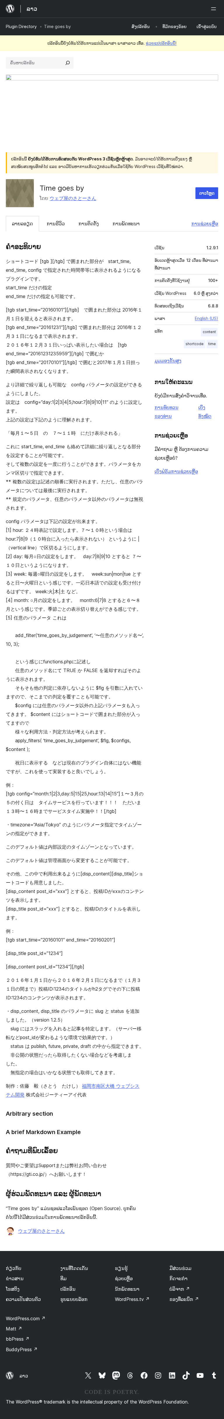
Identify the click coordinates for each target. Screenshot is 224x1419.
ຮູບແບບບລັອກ (74, 1299)
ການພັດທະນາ (126, 223)
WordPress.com (26, 1318)
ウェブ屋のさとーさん (73, 198)
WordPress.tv (132, 1299)
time (212, 344)
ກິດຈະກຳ (178, 1278)
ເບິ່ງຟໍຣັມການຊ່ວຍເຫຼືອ (176, 471)
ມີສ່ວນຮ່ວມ (180, 1268)
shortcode (195, 344)
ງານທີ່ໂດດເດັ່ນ (74, 1268)
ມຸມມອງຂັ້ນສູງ (168, 361)
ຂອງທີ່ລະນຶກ (184, 1299)
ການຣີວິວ (56, 223)
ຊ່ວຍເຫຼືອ (124, 1278)
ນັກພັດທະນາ (127, 1289)
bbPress (17, 1339)
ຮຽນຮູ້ (121, 1268)
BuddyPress (22, 1349)
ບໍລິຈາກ (179, 1289)
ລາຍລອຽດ (22, 223)
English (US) (206, 318)
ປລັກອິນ (68, 1289)
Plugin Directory (21, 26)
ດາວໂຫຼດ (206, 193)
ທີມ (63, 1278)
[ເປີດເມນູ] (214, 9)
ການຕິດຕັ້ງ (88, 223)
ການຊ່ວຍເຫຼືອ (204, 223)
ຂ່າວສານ (15, 1278)
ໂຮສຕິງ (13, 1289)
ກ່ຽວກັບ (13, 1268)
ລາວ (24, 1376)
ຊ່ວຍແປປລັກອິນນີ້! (161, 43)
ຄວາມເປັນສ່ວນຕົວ (23, 1299)
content (209, 332)
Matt (14, 1329)
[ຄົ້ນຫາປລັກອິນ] (68, 63)
